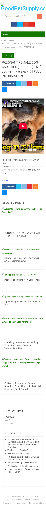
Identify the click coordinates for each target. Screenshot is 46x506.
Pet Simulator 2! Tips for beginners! (22, 466)
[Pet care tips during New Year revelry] (23, 275)
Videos (9, 56)
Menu (5, 34)
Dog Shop (9, 417)
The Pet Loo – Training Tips (19, 450)
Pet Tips (10, 500)
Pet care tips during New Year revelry (22, 279)
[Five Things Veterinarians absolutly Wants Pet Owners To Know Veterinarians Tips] (23, 328)
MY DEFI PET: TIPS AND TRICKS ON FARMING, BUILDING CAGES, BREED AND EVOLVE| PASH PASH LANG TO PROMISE (23, 443)
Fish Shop (9, 423)
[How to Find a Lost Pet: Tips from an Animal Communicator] (23, 251)
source (5, 180)
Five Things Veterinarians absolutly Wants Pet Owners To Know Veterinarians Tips (21, 345)
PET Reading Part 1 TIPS (18, 453)
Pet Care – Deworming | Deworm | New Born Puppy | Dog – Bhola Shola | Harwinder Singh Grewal (22, 386)
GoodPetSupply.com (16, 496)
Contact (36, 500)
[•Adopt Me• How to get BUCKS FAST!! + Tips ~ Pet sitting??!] (23, 218)
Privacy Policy (20, 503)
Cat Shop (9, 420)
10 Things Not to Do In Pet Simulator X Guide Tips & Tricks (23, 458)
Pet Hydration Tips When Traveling (22, 463)
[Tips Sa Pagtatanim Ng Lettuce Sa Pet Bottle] (23, 296)
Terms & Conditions (36, 503)
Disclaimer (7, 503)
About (27, 500)
